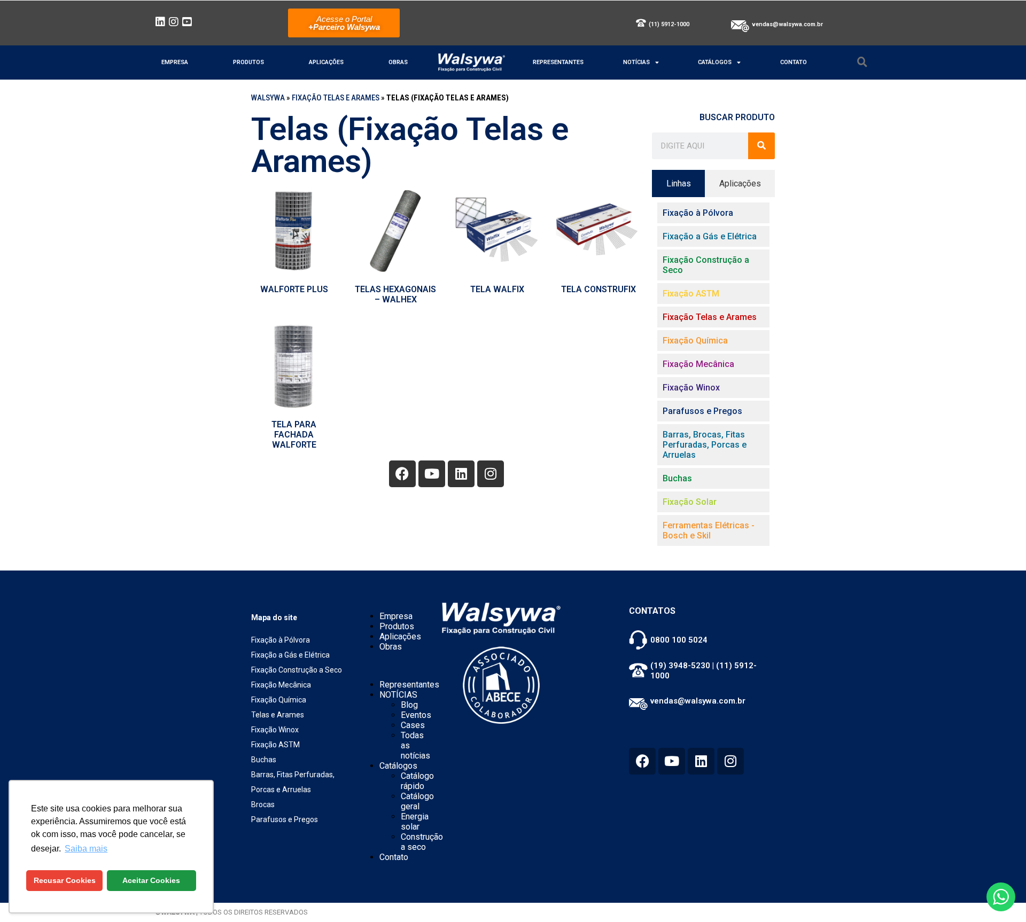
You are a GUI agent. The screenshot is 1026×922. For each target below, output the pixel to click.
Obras (398, 62)
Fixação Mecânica (281, 685)
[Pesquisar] (761, 145)
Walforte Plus (294, 289)
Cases (413, 725)
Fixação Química (278, 700)
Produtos (248, 62)
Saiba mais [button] (86, 848)
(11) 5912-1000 (669, 24)
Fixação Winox (275, 729)
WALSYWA (268, 98)
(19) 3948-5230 (680, 665)
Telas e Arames (277, 714)
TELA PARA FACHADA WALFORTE (293, 434)
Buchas (263, 759)
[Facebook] (402, 473)
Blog (409, 705)
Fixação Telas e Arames (335, 98)
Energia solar (415, 821)
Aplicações (326, 62)
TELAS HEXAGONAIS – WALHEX (395, 294)
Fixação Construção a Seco (296, 670)
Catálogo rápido (417, 781)
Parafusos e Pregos (284, 819)
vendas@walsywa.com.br (787, 24)
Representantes (558, 62)
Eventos (416, 715)
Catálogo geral (417, 801)
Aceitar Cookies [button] (151, 880)
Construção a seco (422, 842)
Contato (793, 62)
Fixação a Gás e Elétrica (290, 655)
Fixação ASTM (275, 744)
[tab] (678, 183)
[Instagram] (490, 473)
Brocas (263, 804)
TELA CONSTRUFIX (598, 289)
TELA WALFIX (497, 289)
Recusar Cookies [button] (65, 880)
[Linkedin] (461, 473)
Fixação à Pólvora (280, 640)
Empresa (174, 62)
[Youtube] (431, 473)
